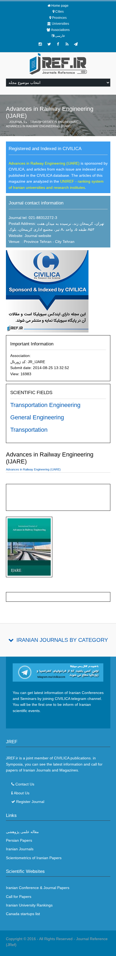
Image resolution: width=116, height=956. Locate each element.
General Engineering (37, 417)
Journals (17, 121)
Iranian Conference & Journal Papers (37, 888)
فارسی (60, 36)
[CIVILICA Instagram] (40, 44)
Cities (59, 11)
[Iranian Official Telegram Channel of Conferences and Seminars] (58, 672)
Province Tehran (37, 241)
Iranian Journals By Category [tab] (62, 640)
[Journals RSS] (67, 44)
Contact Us (24, 784)
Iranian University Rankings (29, 905)
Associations (60, 30)
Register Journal (30, 801)
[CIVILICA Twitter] (49, 44)
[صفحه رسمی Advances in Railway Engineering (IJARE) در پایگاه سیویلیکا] (47, 291)
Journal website (38, 235)
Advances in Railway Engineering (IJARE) (38, 126)
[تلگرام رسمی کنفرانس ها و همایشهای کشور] (76, 44)
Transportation (28, 429)
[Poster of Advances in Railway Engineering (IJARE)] (29, 548)
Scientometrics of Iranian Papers (34, 858)
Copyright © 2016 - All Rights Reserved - (41, 939)
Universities (60, 24)
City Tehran (64, 241)
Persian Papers (19, 840)
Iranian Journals (19, 849)
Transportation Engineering (54, 121)
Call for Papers (18, 896)
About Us (21, 793)
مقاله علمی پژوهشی (22, 832)
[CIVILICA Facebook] (58, 44)
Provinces (59, 18)
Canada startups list (23, 914)
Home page (60, 6)
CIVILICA (61, 758)
